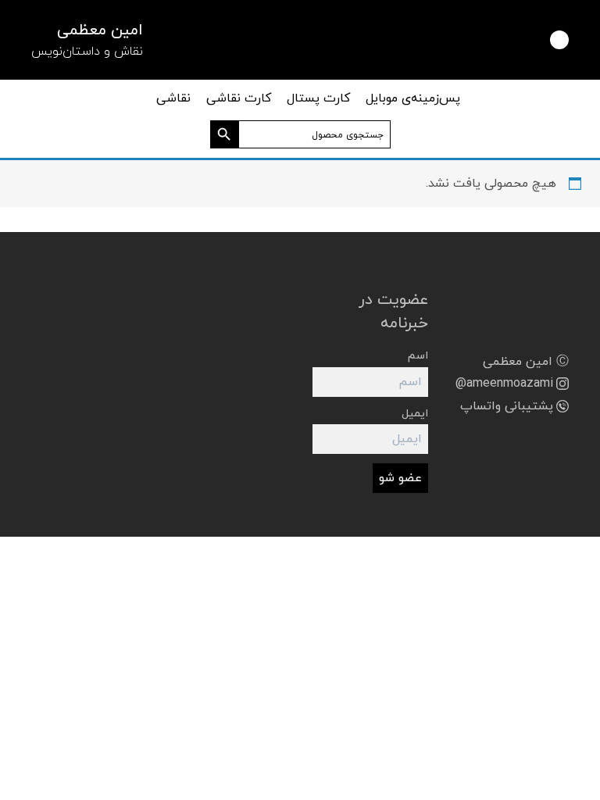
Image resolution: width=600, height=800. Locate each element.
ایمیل (415, 413)
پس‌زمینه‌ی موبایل (413, 98)
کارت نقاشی (238, 98)
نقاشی (173, 98)
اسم (418, 356)
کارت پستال (318, 98)
